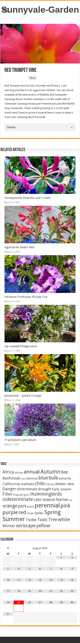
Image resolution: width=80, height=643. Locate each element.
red (22, 512)
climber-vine (64, 484)
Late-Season (44, 499)
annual (32, 472)
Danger (9, 488)
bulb (53, 478)
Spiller (39, 513)
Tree (52, 519)
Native (62, 499)
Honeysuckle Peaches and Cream (28, 198)
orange (9, 506)
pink (65, 506)
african (19, 472)
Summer (13, 519)
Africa (8, 472)
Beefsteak (11, 478)
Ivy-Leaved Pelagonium (21, 346)
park (22, 506)
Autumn (50, 471)
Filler (7, 494)
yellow (43, 525)
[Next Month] (72, 548)
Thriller (31, 520)
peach (30, 506)
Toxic (42, 519)
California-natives (18, 484)
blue (43, 478)
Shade (30, 513)
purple (10, 512)
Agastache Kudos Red (19, 247)
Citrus (49, 484)
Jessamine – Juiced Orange (23, 395)
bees (23, 478)
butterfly (65, 478)
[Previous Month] (8, 548)
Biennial (32, 478)
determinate (27, 489)
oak (70, 500)
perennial (47, 505)
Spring (52, 512)
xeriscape (25, 525)
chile (40, 483)
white (64, 519)
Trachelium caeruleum (20, 440)
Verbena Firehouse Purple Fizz (26, 297)
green (27, 495)
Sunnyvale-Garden (40, 9)
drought (44, 489)
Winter (8, 525)
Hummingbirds (46, 494)
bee (64, 472)
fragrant (18, 494)
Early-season (61, 489)
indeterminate (17, 499)
